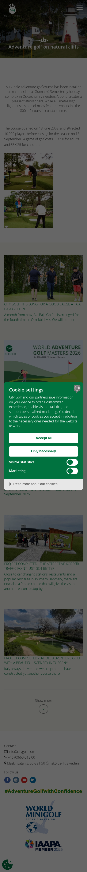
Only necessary (43, 451)
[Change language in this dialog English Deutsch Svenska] (76, 388)
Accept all (44, 438)
